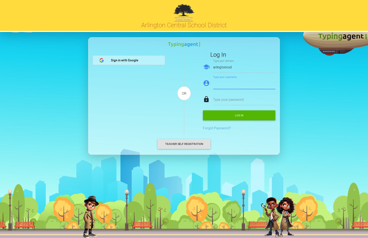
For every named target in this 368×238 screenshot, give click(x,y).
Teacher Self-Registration (184, 144)
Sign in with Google (124, 60)
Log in (239, 115)
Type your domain (223, 61)
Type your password (228, 99)
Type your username (225, 77)
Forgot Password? (217, 128)
